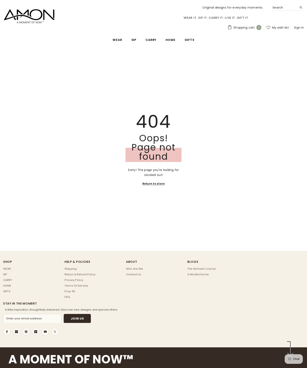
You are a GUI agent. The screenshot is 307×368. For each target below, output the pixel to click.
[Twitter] (55, 331)
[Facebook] (7, 331)
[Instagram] (16, 331)
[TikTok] (35, 331)
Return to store (153, 183)
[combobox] (283, 7)
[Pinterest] (26, 331)
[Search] (287, 7)
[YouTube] (45, 331)
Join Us (77, 318)
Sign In (299, 27)
